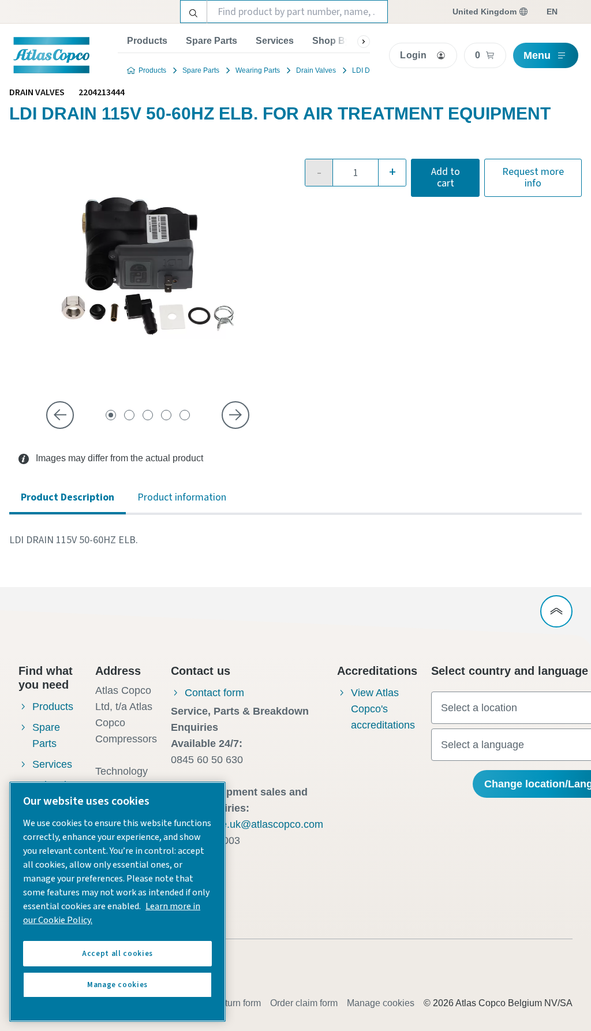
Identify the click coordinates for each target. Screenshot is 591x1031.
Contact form (214, 692)
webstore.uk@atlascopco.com (254, 824)
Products (147, 41)
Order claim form (304, 1003)
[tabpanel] (295, 540)
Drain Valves (316, 70)
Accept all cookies (117, 953)
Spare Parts (211, 41)
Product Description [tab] (67, 497)
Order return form (226, 1003)
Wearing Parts (257, 70)
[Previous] (60, 415)
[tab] (111, 415)
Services (275, 41)
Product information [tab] (181, 497)
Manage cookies (380, 1003)
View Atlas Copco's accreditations (383, 709)
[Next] (235, 415)
